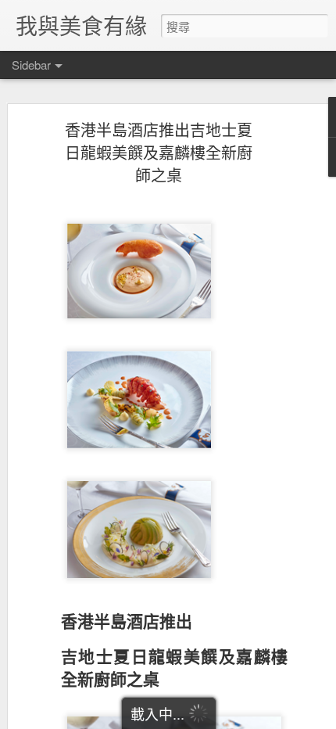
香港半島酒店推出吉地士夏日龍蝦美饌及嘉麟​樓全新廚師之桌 (158, 152)
